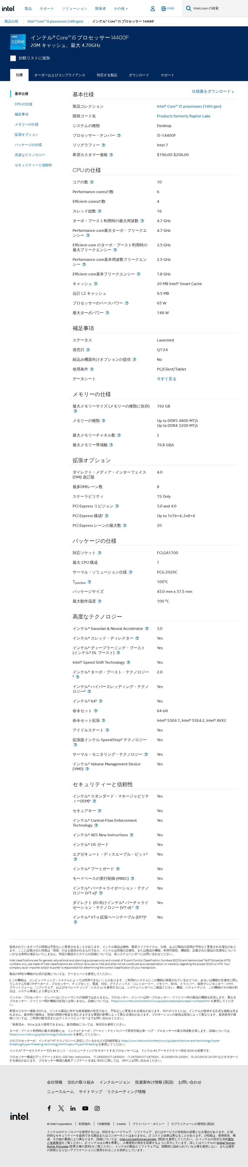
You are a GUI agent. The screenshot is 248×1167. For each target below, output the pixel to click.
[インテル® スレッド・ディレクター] (137, 638)
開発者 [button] (100, 8)
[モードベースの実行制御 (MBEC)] (132, 878)
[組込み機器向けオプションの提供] (134, 359)
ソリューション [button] (74, 8)
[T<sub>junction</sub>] (89, 582)
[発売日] (88, 350)
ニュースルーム (60, 1091)
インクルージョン (114, 1082)
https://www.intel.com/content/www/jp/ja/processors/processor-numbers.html (160, 1001)
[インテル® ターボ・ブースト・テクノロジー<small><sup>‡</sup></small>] (77, 677)
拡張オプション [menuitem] (27, 134)
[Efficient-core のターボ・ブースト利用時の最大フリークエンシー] (115, 250)
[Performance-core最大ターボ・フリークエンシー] (88, 235)
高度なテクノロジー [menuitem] (30, 155)
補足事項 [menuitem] (21, 114)
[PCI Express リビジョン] (117, 506)
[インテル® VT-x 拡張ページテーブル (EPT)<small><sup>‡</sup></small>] (75, 922)
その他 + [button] (121, 8)
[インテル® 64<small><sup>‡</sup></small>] (100, 701)
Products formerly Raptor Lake (183, 116)
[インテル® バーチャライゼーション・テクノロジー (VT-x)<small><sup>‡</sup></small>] (100, 893)
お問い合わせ (190, 1082)
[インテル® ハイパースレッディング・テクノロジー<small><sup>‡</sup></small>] (89, 691)
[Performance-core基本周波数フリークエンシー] (84, 264)
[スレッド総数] (99, 211)
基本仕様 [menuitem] (21, 93)
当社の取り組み (80, 1082)
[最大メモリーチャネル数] (119, 435)
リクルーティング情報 (126, 1091)
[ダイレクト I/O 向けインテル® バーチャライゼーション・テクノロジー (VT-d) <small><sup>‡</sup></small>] (137, 907)
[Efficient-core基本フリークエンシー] (138, 274)
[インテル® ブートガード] (117, 869)
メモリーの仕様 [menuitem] (27, 124)
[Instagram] (97, 1109)
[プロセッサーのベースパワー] (126, 303)
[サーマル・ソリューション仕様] (130, 572)
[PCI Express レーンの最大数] (124, 525)
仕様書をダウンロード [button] (211, 91)
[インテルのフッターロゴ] (20, 1116)
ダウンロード (139, 75)
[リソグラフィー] (103, 145)
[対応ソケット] (99, 553)
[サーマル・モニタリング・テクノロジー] (146, 754)
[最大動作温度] (99, 601)
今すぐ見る (166, 378)
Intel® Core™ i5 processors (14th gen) (189, 106)
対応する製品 (107, 75)
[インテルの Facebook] (49, 1109)
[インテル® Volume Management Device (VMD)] (87, 769)
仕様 (19, 75)
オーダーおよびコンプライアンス (59, 75)
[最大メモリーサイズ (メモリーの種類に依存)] (75, 411)
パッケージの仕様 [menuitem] (28, 145)
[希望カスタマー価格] (111, 155)
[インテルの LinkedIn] (73, 1109)
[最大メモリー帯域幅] (111, 445)
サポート (167, 75)
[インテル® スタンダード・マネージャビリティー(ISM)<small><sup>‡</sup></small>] (94, 801)
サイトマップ (90, 1091)
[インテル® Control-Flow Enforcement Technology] (96, 825)
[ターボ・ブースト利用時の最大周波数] (142, 221)
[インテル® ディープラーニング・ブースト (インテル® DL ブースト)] (118, 653)
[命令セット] (95, 711)
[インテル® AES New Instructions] (131, 835)
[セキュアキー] (99, 811)
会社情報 (54, 1082)
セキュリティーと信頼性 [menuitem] (33, 165)
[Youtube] (85, 1109)
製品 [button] (28, 8)
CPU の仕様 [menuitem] (23, 104)
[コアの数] (91, 182)
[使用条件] (91, 369)
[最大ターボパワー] (107, 313)
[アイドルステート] (107, 730)
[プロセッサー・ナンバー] (119, 135)
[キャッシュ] (95, 284)
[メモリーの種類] (103, 421)
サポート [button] (47, 8)
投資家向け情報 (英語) (154, 1082)
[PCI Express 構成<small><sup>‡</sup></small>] (106, 516)
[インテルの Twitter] (61, 1109)
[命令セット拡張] (103, 720)
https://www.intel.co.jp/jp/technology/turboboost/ (40, 1034)
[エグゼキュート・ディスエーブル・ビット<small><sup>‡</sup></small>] (75, 859)
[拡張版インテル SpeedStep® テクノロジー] (75, 745)
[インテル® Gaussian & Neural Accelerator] (146, 628)
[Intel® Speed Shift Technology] (128, 662)
